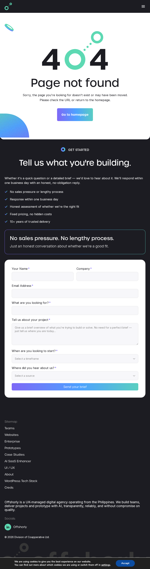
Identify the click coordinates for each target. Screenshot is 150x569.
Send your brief (75, 387)
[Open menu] (143, 6)
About (9, 474)
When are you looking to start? (35, 351)
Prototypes (13, 448)
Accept (125, 563)
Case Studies (15, 454)
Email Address (22, 286)
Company (84, 268)
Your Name (21, 268)
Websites (11, 434)
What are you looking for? (31, 303)
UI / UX (10, 467)
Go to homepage (75, 115)
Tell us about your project (31, 320)
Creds (9, 487)
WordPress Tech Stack (21, 481)
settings (105, 565)
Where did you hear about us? (34, 368)
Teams (9, 428)
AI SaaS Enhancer (18, 461)
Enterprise (12, 441)
